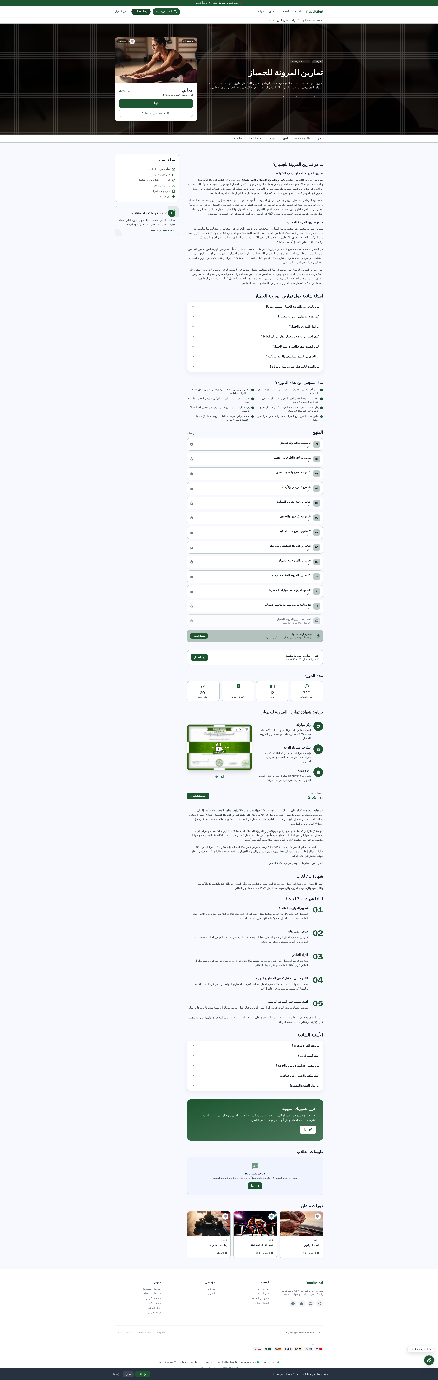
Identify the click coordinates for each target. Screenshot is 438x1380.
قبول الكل (143, 1374)
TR (317, 1349)
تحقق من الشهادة (266, 11)
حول (319, 138)
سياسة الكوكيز (153, 1298)
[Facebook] (319, 1303)
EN (306, 1349)
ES (276, 1349)
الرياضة (294, 20)
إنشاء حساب (141, 11)
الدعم (272, 863)
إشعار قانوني (154, 1312)
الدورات (285, 11)
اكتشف (297, 11)
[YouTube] (292, 1303)
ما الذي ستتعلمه (302, 138)
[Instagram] (301, 1303)
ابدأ (156, 103)
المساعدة (130, 1332)
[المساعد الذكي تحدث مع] (429, 1360)
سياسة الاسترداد (152, 1303)
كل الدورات (263, 1288)
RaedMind (314, 12)
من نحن (211, 1288)
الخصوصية (161, 1332)
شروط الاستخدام (152, 1293)
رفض (128, 1374)
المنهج (285, 138)
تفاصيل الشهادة (197, 795)
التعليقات (238, 138)
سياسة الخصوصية (152, 1288)
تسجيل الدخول (122, 11)
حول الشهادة (262, 1293)
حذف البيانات (154, 1307)
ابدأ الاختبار (199, 657)
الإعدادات (115, 1374)
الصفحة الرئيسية (316, 20)
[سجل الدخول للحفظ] (132, 41)
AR (266, 1349)
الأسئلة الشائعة (256, 138)
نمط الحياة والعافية (300, 61)
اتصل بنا (211, 1293)
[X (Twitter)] (310, 1303)
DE (296, 1349)
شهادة (273, 138)
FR (286, 1349)
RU (255, 1349)
